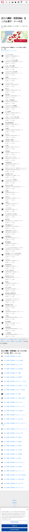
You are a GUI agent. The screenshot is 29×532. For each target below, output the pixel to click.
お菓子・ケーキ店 (5, 341)
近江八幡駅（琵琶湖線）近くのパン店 (13, 402)
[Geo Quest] (21, 2)
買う (16, 339)
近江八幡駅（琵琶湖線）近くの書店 (12, 393)
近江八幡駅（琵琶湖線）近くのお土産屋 (13, 360)
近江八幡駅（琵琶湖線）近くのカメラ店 (13, 433)
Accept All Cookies (14, 529)
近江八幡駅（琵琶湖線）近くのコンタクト (14, 487)
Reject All (14, 525)
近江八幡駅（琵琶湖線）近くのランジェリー (14, 470)
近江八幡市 (18, 341)
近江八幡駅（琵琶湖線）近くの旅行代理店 (14, 479)
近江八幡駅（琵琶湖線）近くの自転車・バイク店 (15, 385)
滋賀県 (12, 341)
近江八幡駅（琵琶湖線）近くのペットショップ (15, 414)
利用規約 (14, 502)
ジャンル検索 (10, 339)
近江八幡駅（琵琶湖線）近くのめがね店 (13, 419)
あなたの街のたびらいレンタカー (9, 50)
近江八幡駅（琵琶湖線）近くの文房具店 (13, 410)
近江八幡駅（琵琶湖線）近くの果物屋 (13, 454)
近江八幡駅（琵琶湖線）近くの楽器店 (13, 466)
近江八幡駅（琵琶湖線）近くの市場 (12, 356)
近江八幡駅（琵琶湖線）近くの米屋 (12, 458)
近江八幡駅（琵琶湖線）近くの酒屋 (12, 373)
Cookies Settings (14, 522)
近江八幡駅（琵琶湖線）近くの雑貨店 (13, 377)
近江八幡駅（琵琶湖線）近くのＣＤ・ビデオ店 (15, 381)
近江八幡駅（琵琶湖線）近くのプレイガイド (14, 406)
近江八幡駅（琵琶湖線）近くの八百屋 (13, 449)
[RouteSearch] (9, 2)
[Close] (27, 509)
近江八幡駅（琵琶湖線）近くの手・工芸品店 (14, 389)
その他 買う (22, 339)
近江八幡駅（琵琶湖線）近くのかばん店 (13, 483)
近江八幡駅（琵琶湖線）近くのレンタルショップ (15, 429)
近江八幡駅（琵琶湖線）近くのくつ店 (13, 364)
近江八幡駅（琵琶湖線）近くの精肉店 (13, 441)
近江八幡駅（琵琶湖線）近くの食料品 (13, 437)
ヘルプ (14, 505)
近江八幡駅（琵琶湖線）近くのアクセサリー (14, 462)
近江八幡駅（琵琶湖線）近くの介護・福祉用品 (15, 475)
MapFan (3, 339)
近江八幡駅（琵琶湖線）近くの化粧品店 (13, 368)
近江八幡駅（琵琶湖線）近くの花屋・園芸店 (14, 398)
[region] (14, 37)
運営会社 (14, 500)
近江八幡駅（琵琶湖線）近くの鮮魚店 (13, 445)
